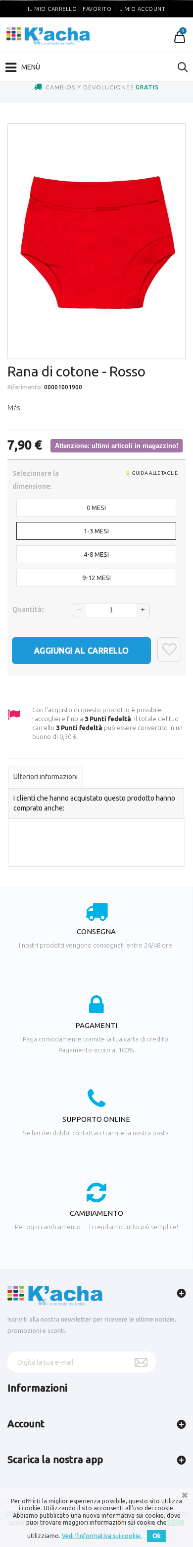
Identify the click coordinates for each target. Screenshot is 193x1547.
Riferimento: (25, 387)
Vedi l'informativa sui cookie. (102, 1536)
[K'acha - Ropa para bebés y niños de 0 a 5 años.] (48, 36)
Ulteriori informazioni (45, 777)
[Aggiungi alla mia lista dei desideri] (169, 649)
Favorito (97, 9)
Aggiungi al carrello (81, 650)
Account (26, 1423)
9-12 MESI (96, 577)
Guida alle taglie (154, 473)
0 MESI (96, 507)
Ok (156, 1536)
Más (13, 408)
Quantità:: (28, 609)
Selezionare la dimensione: (35, 479)
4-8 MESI (96, 554)
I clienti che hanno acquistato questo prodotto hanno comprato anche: (94, 803)
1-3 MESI (96, 530)
